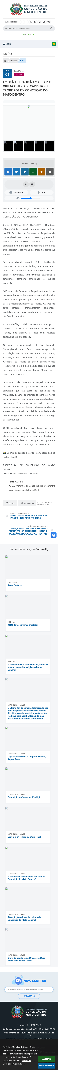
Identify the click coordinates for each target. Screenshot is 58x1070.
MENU (8, 44)
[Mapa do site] (44, 22)
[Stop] (32, 184)
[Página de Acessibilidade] (49, 22)
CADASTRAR (29, 996)
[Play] (26, 184)
